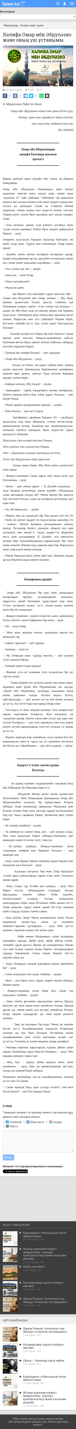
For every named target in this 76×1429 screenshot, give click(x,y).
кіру (70, 1112)
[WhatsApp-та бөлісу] (41, 96)
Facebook (16, 1121)
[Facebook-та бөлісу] (5, 96)
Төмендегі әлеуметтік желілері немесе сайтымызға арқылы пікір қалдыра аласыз (38, 1114)
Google (57, 1121)
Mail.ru (14, 1126)
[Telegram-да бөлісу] (25, 96)
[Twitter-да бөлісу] (31, 96)
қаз (23, 2)
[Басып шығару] (47, 96)
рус (23, 5)
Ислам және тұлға (31, 25)
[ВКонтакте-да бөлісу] (15, 96)
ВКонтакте (37, 1121)
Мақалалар (11, 25)
